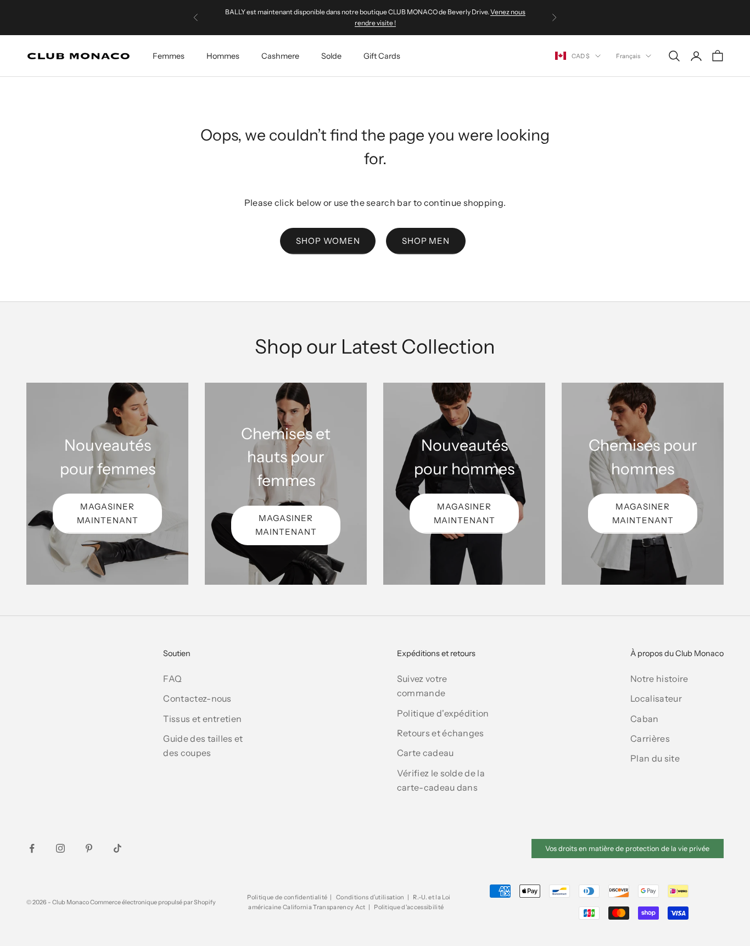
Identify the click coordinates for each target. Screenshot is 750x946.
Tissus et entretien (202, 718)
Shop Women (328, 241)
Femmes (168, 56)
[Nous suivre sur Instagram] (60, 848)
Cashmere (280, 56)
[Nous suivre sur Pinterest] (88, 848)
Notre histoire (659, 678)
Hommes (222, 56)
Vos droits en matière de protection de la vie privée (627, 848)
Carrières (650, 738)
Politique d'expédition (443, 713)
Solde (331, 56)
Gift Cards (381, 56)
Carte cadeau (425, 752)
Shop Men (426, 241)
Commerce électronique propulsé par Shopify (153, 902)
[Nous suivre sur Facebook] (31, 848)
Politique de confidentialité (287, 897)
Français (628, 56)
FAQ (172, 678)
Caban (644, 718)
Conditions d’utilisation (370, 897)
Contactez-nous (197, 698)
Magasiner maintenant (107, 513)
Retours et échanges (440, 732)
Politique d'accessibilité (409, 907)
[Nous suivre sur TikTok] (117, 848)
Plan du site (655, 758)
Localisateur (656, 698)
